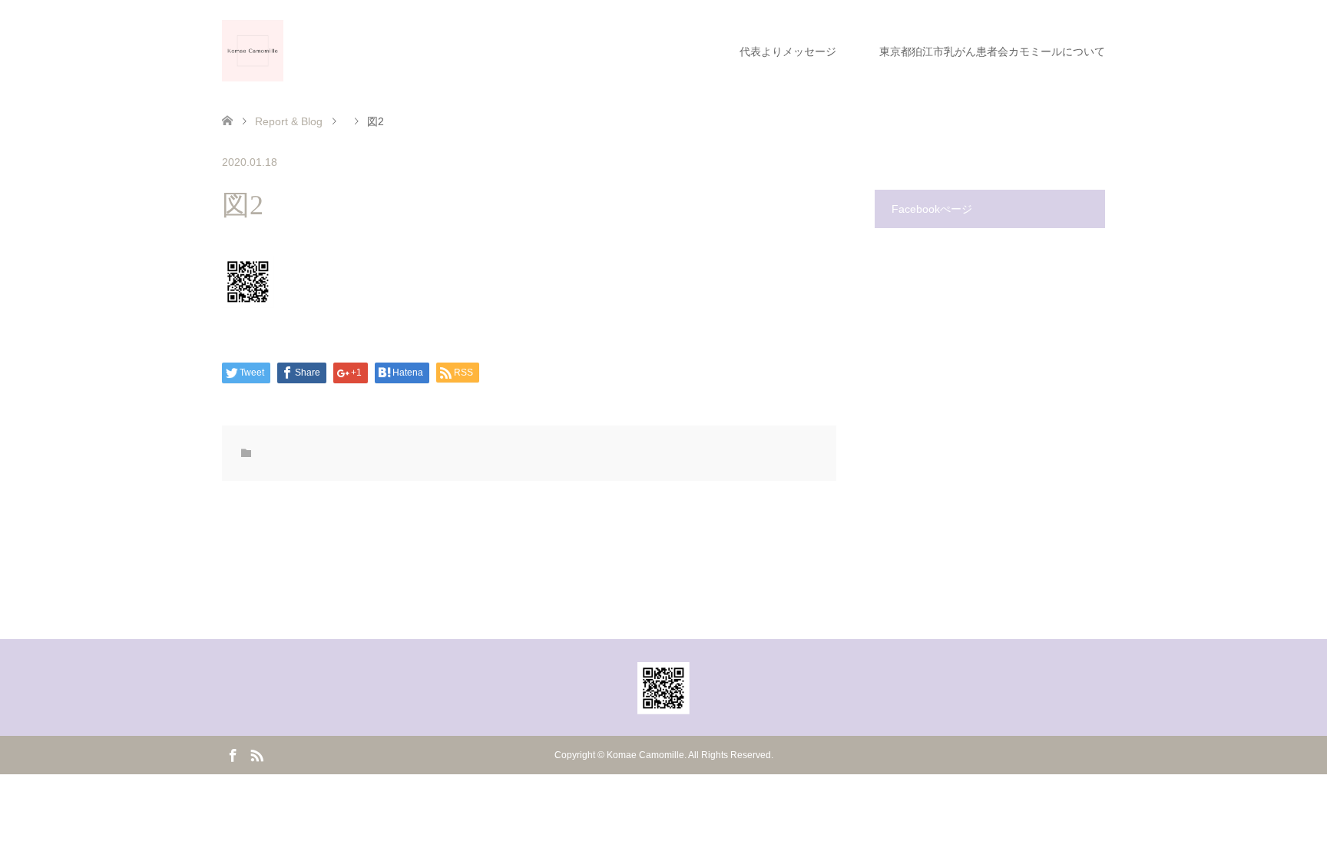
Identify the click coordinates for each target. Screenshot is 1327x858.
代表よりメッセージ (788, 51)
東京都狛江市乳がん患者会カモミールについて (992, 51)
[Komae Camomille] (252, 50)
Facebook (232, 754)
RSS (256, 754)
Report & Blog (289, 121)
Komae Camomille (645, 755)
